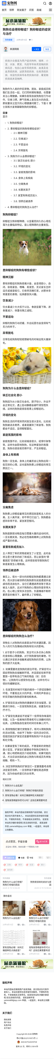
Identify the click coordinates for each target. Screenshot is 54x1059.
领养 (11, 9)
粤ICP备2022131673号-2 (27, 1038)
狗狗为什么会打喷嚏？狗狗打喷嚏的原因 (24, 790)
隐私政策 (7, 1019)
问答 (31, 9)
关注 (37, 49)
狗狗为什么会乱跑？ (14, 785)
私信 (47, 49)
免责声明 (7, 1025)
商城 (39, 9)
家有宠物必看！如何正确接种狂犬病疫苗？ (25, 795)
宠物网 (35, 1034)
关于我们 (7, 1028)
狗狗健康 (8, 40)
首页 (4, 9)
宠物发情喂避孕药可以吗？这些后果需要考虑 (26, 800)
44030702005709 (29, 1042)
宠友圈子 (21, 9)
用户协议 (7, 1022)
